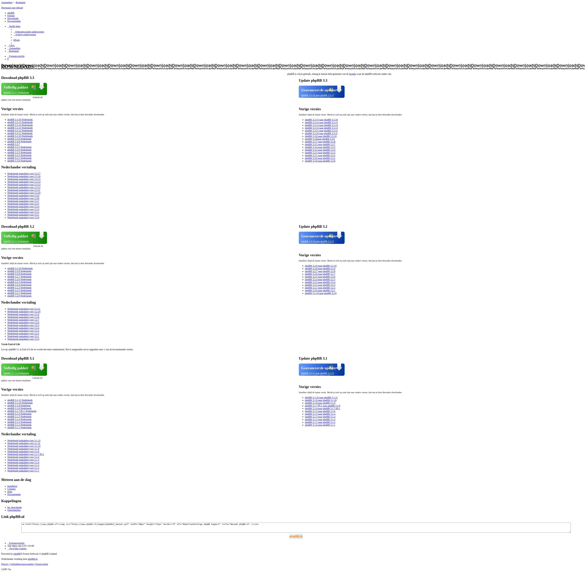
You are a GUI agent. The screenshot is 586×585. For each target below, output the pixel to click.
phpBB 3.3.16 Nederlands (20, 119)
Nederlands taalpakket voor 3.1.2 (23, 468)
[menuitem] (28, 32)
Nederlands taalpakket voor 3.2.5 (23, 325)
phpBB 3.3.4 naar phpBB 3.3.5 (320, 147)
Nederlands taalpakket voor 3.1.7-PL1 (25, 454)
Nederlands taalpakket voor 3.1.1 (23, 470)
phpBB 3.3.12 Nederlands (20, 130)
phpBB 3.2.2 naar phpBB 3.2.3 (320, 285)
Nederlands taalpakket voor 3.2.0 (23, 339)
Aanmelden (6, 2)
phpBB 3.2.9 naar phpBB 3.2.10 (320, 265)
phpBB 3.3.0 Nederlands (19, 160)
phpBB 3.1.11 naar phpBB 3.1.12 (317, 373)
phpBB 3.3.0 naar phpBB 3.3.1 (320, 158)
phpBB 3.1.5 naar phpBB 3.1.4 (320, 414)
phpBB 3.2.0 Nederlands (19, 296)
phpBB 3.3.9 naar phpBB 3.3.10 (320, 136)
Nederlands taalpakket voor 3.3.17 (23, 173)
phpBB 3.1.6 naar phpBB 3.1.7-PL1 (322, 408)
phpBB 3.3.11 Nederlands (20, 133)
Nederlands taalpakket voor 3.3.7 (23, 201)
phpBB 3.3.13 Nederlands (20, 128)
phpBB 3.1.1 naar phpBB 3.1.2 (320, 422)
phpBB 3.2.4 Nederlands (19, 285)
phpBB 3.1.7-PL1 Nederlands (21, 411)
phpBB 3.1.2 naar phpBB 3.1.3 (320, 419)
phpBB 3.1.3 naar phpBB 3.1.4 (320, 416)
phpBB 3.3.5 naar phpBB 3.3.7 (320, 144)
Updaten (11, 489)
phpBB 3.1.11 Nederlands (20, 400)
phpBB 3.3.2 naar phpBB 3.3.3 (320, 152)
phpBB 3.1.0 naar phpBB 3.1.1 (320, 425)
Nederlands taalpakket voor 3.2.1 (23, 336)
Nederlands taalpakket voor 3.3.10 (23, 193)
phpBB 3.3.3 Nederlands (19, 152)
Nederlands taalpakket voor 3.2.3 (23, 331)
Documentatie (14, 494)
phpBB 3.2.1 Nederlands (19, 293)
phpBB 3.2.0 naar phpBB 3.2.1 (320, 290)
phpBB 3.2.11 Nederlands (16, 241)
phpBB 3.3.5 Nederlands (19, 147)
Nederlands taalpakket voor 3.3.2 (23, 212)
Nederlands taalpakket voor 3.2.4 (23, 328)
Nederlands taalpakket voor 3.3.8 (23, 198)
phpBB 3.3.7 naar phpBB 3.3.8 (320, 141)
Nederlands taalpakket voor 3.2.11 (23, 309)
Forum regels (41, 564)
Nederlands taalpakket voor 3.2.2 (23, 333)
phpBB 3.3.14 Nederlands (20, 125)
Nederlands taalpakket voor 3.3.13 (23, 184)
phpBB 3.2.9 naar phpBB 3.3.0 (320, 161)
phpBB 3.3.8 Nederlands (19, 141)
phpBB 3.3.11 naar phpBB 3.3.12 (321, 130)
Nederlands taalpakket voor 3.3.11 (23, 190)
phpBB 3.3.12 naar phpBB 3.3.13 (321, 128)
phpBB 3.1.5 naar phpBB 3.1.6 (320, 411)
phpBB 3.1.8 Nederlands (19, 408)
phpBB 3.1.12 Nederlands (16, 373)
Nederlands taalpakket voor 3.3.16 (23, 176)
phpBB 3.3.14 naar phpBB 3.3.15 (321, 122)
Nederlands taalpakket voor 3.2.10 (23, 311)
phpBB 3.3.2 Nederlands (19, 155)
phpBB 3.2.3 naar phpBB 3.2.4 (320, 282)
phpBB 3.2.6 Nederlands (19, 279)
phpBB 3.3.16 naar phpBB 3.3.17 (317, 95)
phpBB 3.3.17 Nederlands (16, 92)
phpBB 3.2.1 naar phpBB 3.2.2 (320, 287)
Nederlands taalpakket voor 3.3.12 (23, 187)
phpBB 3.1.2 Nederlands (19, 425)
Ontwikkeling (14, 510)
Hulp (9, 491)
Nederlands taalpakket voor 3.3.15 (23, 179)
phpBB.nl (32, 559)
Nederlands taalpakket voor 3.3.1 (23, 215)
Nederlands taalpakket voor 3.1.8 (23, 451)
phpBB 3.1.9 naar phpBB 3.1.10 (320, 400)
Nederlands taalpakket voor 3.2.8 (23, 317)
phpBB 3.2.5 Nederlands (19, 282)
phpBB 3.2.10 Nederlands (20, 268)
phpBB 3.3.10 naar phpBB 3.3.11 (321, 133)
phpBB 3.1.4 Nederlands (19, 419)
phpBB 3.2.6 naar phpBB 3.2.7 (320, 274)
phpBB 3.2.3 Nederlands (19, 287)
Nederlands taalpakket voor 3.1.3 (23, 465)
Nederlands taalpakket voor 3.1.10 (23, 446)
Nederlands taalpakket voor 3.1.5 (23, 459)
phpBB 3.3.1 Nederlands (19, 158)
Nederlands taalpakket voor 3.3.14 (23, 182)
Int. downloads (14, 507)
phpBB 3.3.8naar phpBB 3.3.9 (320, 139)
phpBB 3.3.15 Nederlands (20, 122)
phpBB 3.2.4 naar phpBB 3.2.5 (320, 279)
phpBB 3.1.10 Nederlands (20, 403)
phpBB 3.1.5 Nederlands (19, 416)
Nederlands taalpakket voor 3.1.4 (23, 462)
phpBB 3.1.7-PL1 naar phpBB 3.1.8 (322, 405)
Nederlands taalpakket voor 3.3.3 (23, 209)
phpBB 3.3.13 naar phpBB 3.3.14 (321, 125)
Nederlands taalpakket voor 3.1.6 (23, 457)
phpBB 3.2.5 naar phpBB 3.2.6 (320, 276)
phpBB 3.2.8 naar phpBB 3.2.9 (320, 268)
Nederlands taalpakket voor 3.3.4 (23, 206)
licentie (352, 74)
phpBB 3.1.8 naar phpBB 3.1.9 (320, 403)
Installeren (12, 486)
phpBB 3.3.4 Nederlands (19, 150)
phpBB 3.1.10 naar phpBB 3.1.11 (321, 397)
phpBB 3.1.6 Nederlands (19, 414)
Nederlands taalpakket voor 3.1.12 (23, 440)
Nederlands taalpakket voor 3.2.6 (23, 322)
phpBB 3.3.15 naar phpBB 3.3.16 (321, 119)
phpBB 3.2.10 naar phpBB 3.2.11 (317, 241)
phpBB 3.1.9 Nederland (19, 405)
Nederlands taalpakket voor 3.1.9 (23, 448)
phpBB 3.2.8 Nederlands (19, 274)
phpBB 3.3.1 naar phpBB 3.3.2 (320, 155)
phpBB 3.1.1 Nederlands (19, 427)
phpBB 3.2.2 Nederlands (19, 290)
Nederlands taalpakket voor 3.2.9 (23, 314)
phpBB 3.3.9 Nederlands (19, 139)
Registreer (20, 2)
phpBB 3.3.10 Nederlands (20, 136)
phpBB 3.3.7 (13, 144)
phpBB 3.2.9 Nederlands (19, 271)
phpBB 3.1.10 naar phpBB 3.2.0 (320, 293)
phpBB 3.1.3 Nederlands (19, 422)
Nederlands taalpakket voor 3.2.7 (23, 320)
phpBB (10, 13)
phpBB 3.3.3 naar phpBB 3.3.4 (320, 150)
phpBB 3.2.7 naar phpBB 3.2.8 (320, 271)
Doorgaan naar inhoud (12, 7)
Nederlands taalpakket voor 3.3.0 (23, 217)
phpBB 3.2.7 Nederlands (19, 276)
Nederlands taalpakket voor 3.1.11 (23, 443)
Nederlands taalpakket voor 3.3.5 (23, 204)
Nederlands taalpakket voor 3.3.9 (23, 195)
